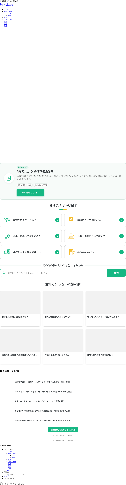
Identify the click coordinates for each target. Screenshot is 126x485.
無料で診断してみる (30, 192)
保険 (9, 466)
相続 (9, 464)
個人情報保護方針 (58, 435)
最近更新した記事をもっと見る (63, 430)
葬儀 (13, 457)
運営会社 (70, 435)
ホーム (10, 451)
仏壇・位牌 (12, 462)
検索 (116, 272)
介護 (9, 468)
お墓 (9, 460)
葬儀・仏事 (12, 453)
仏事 (13, 455)
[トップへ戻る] (1, 482)
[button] (23, 474)
